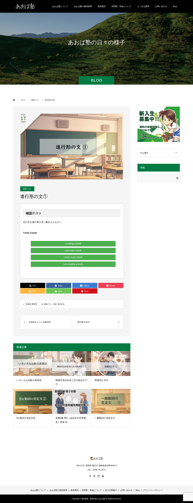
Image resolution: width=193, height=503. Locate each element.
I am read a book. (73, 250)
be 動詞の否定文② (26, 418)
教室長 (34, 304)
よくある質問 (143, 6)
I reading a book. (73, 243)
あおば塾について (60, 6)
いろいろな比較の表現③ (29, 380)
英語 (55, 304)
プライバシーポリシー (153, 490)
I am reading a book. (73, 264)
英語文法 (61, 304)
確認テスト (27, 189)
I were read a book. (73, 257)
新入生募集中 (111, 490)
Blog (175, 6)
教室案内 (102, 6)
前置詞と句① (101, 380)
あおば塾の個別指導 (83, 6)
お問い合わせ (161, 6)
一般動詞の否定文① (105, 418)
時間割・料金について (121, 6)
